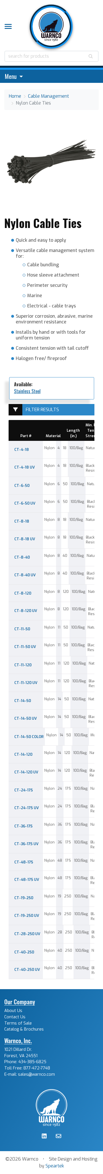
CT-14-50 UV (25, 718)
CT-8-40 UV (25, 575)
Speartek (54, 1166)
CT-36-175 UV (26, 843)
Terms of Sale (18, 1023)
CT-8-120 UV (25, 610)
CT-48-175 (23, 862)
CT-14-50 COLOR (28, 736)
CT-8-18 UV (24, 539)
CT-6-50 (21, 485)
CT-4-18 (21, 449)
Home (15, 96)
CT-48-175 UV (26, 879)
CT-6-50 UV (24, 503)
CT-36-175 (23, 826)
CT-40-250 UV (27, 969)
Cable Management (48, 96)
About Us (13, 1010)
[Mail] (58, 1136)
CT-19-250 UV (26, 915)
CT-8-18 (21, 521)
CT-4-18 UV (24, 467)
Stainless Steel (27, 391)
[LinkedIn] (44, 1136)
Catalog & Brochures (24, 1029)
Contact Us (14, 1017)
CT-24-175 (23, 790)
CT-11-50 (22, 629)
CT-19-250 (23, 897)
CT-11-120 (22, 665)
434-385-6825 (32, 1062)
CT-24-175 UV (26, 807)
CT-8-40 (22, 557)
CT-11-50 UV (25, 646)
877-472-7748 (36, 1068)
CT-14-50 (22, 700)
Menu (11, 76)
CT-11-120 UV (25, 682)
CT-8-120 (22, 593)
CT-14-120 (23, 754)
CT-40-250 (24, 952)
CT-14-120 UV (26, 772)
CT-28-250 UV (27, 933)
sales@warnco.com (36, 1074)
